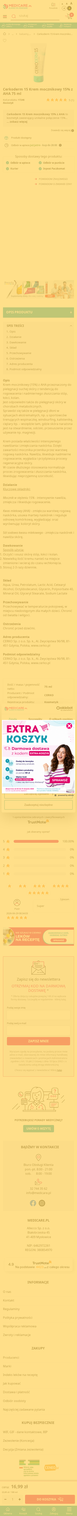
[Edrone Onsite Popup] (38, 758)
